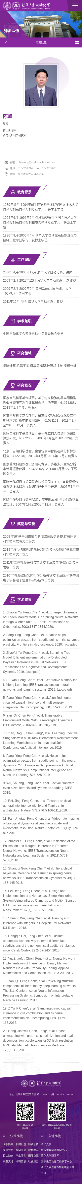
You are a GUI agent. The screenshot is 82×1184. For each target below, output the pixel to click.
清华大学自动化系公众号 (25, 1126)
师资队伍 (33, 1144)
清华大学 (46, 1144)
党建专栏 (8, 1150)
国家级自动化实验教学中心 (56, 1161)
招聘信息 (21, 1161)
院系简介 (8, 1144)
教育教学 (33, 1150)
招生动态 (8, 1155)
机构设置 (21, 1144)
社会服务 (33, 1161)
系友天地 (8, 1161)
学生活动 (21, 1155)
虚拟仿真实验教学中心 (54, 1150)
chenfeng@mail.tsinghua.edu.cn (36, 162)
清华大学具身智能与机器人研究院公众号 (57, 1126)
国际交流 (33, 1155)
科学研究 (21, 1150)
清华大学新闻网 (50, 1155)
